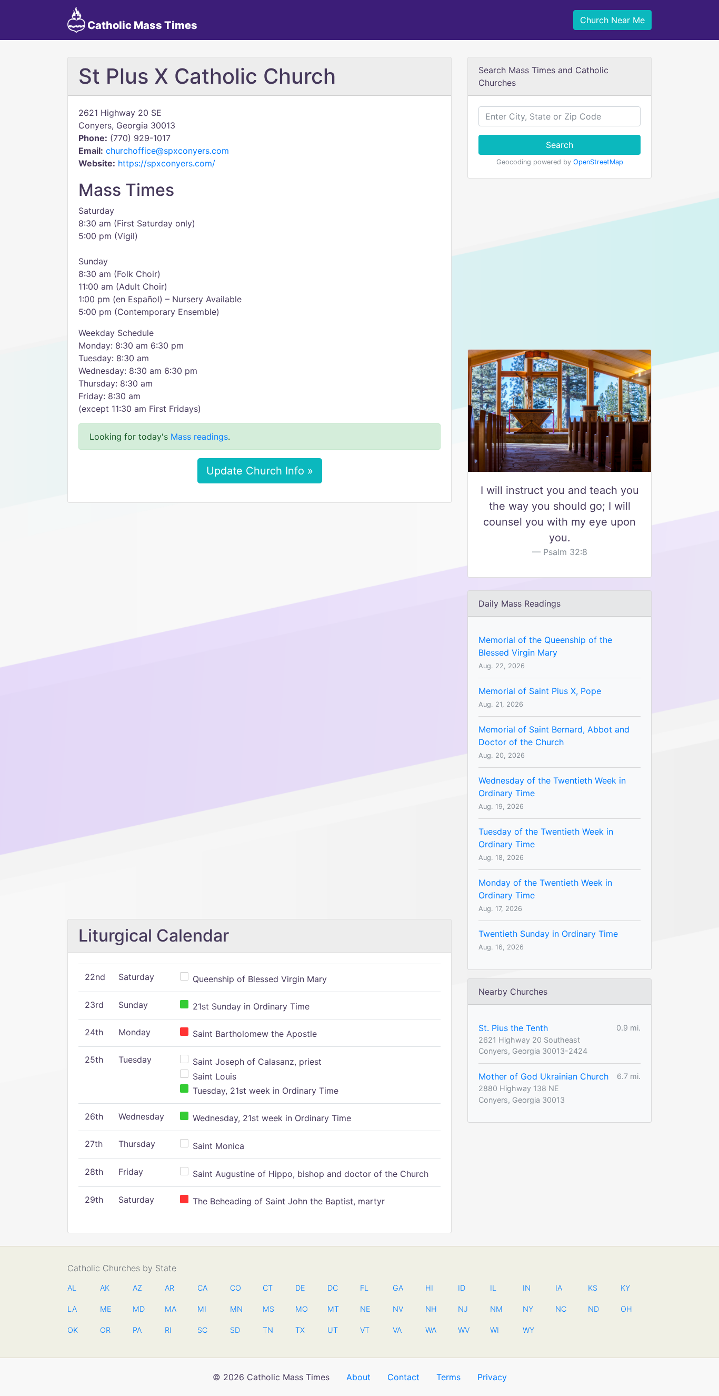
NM (495, 1308)
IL (493, 1287)
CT (268, 1287)
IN (527, 1287)
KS (592, 1287)
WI (494, 1329)
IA (558, 1287)
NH (430, 1308)
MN (235, 1308)
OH (626, 1308)
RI (168, 1329)
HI (429, 1287)
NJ (463, 1308)
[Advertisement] (259, 589)
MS (268, 1308)
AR (169, 1287)
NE (365, 1308)
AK (104, 1287)
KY (625, 1287)
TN (268, 1329)
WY (528, 1329)
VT (365, 1329)
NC (560, 1308)
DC (332, 1287)
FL (364, 1287)
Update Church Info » (259, 470)
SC (202, 1329)
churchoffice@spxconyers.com (167, 150)
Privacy (492, 1377)
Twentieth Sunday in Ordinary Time (548, 933)
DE (300, 1287)
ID (461, 1287)
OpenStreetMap (598, 162)
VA (397, 1329)
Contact (403, 1377)
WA (430, 1329)
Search (559, 145)
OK (72, 1329)
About (358, 1377)
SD (235, 1329)
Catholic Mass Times (141, 25)
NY (528, 1308)
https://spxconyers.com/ (166, 163)
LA (72, 1308)
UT (332, 1329)
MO (300, 1308)
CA (202, 1287)
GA (398, 1287)
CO (235, 1287)
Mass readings (199, 436)
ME (105, 1308)
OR (105, 1329)
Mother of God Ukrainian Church (543, 1076)
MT (332, 1308)
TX (300, 1329)
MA (170, 1308)
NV (398, 1308)
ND (593, 1308)
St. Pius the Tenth (513, 1028)
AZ (137, 1287)
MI (201, 1308)
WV (463, 1329)
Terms (448, 1377)
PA (137, 1329)
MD (138, 1308)
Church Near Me (612, 20)
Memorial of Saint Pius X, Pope (539, 691)
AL (71, 1287)
